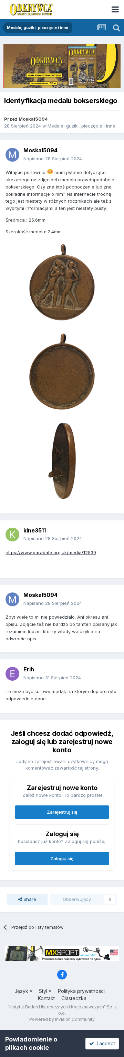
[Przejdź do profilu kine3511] (12, 534)
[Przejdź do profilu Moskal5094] (12, 155)
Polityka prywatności (81, 991)
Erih (28, 669)
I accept (104, 1043)
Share (29, 899)
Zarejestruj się (62, 812)
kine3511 (34, 530)
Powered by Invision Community (62, 1019)
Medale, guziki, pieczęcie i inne (81, 126)
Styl (44, 991)
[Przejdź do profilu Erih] (12, 674)
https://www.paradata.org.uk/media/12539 (51, 552)
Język (22, 991)
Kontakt (46, 998)
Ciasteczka (73, 998)
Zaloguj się (62, 858)
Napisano (52, 158)
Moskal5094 (33, 119)
